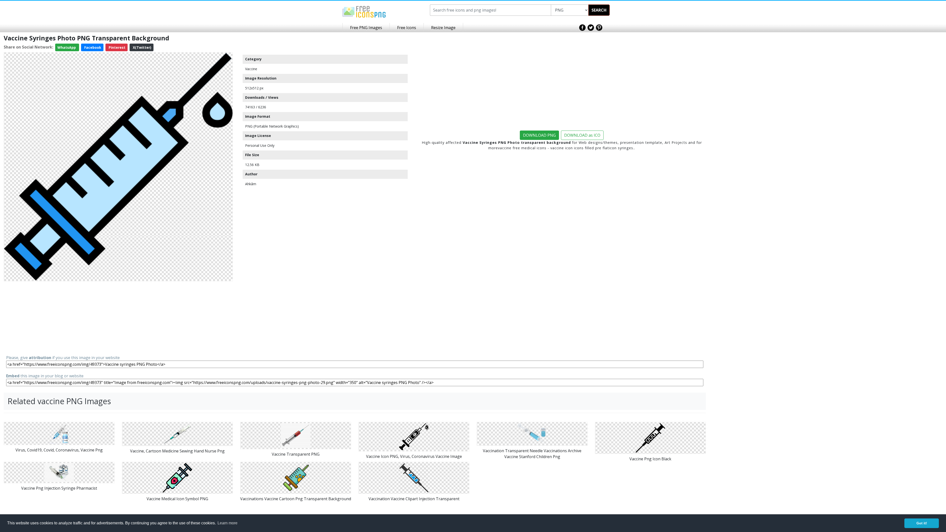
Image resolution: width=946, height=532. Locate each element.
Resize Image (443, 27)
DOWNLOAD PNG (539, 135)
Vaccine (251, 68)
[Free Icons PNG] (364, 11)
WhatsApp (67, 47)
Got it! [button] (921, 523)
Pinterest (116, 47)
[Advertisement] (118, 317)
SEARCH (599, 10)
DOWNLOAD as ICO (582, 135)
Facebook (92, 47)
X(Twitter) (141, 47)
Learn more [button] (227, 523)
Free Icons (406, 27)
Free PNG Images (366, 27)
